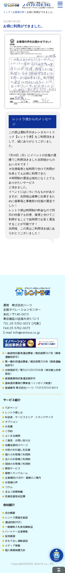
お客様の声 (11, 482)
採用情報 (10, 536)
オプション (11, 421)
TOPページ (11, 407)
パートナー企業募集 (16, 531)
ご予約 (9, 431)
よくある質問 (12, 435)
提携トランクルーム (16, 473)
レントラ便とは (14, 412)
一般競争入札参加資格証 (19, 527)
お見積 (9, 426)
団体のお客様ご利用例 (17, 463)
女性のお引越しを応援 (17, 449)
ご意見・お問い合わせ (17, 440)
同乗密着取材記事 (15, 496)
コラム (9, 487)
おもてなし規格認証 (16, 541)
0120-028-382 (38, 5)
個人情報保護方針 (15, 550)
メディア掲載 (12, 545)
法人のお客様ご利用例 (17, 459)
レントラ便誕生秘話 (16, 517)
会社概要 (10, 513)
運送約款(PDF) (13, 522)
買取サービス (12, 468)
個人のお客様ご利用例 (17, 454)
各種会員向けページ (16, 445)
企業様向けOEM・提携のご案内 (23, 477)
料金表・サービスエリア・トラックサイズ (29, 417)
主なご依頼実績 (14, 491)
